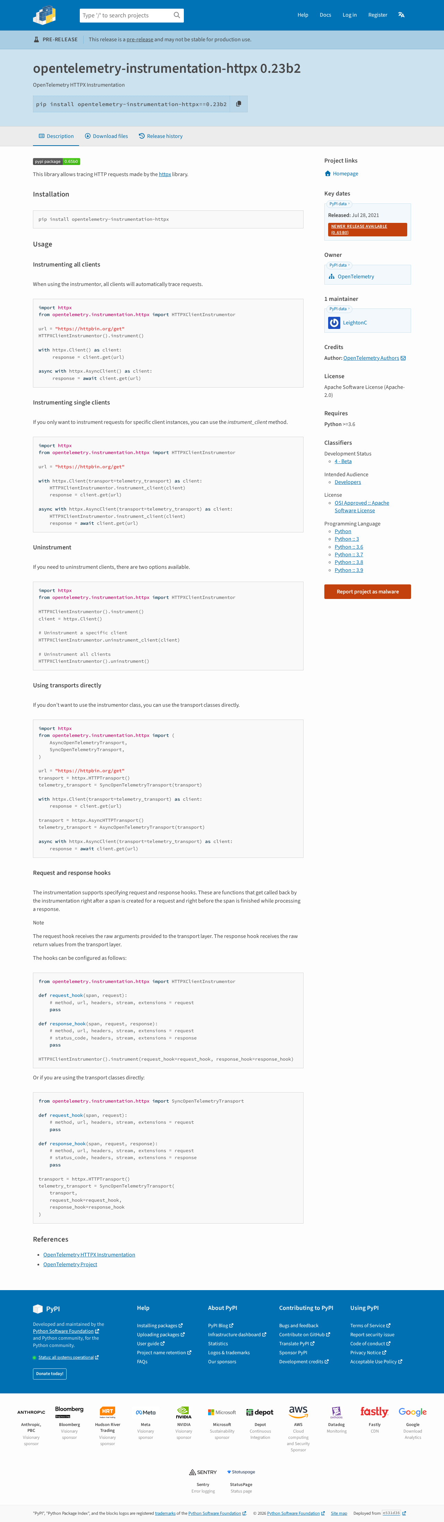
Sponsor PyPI (293, 1352)
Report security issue (372, 1334)
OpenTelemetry (355, 276)
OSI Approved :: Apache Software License (362, 506)
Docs (325, 15)
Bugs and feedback (298, 1325)
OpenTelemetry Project (70, 1264)
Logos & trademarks (229, 1352)
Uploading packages (158, 1334)
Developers (348, 482)
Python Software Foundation (63, 1331)
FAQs (142, 1361)
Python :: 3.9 (349, 570)
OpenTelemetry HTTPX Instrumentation (89, 1255)
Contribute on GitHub (302, 1334)
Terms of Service (367, 1325)
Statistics (218, 1343)
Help (303, 15)
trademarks (165, 1513)
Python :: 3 (347, 539)
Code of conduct (367, 1343)
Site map (339, 1513)
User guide (148, 1343)
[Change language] (402, 15)
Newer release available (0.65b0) (359, 229)
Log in (350, 15)
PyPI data (338, 204)
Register (377, 15)
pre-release (140, 39)
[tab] (56, 136)
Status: (66, 1357)
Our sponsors (222, 1361)
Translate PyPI (294, 1343)
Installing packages (157, 1325)
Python (343, 531)
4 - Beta (343, 461)
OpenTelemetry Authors (371, 358)
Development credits (301, 1361)
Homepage (345, 173)
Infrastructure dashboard (234, 1334)
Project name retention (161, 1352)
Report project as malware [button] (368, 591)
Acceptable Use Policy (373, 1361)
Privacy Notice (365, 1352)
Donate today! (49, 1374)
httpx (165, 174)
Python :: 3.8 (349, 562)
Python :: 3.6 (349, 547)
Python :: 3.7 (349, 554)
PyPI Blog (218, 1325)
